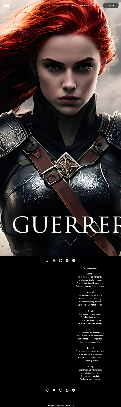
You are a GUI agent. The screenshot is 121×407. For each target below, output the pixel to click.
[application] (88, 5)
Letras (96, 5)
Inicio (73, 5)
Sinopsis (83, 5)
